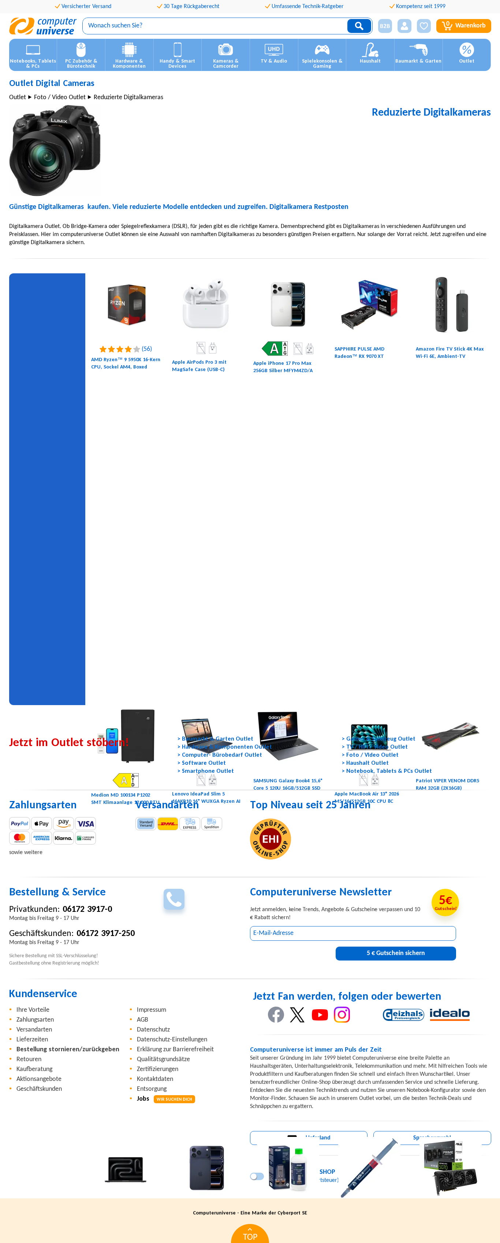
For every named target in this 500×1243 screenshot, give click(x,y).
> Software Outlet (202, 763)
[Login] (404, 26)
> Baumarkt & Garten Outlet (215, 739)
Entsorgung (152, 1089)
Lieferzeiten (32, 1039)
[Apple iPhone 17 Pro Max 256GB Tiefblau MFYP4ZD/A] (207, 1168)
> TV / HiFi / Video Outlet (375, 747)
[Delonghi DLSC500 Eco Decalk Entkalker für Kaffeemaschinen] (288, 1168)
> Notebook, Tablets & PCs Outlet (387, 771)
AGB (142, 1020)
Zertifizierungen (157, 1069)
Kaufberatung (34, 1069)
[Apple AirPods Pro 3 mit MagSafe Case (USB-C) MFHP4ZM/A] (207, 304)
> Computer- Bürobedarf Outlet (220, 755)
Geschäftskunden (39, 1089)
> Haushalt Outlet (365, 763)
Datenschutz (153, 1029)
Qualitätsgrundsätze (163, 1059)
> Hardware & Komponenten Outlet (225, 747)
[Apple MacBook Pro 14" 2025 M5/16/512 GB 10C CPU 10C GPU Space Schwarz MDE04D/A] (125, 1168)
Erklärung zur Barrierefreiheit (175, 1049)
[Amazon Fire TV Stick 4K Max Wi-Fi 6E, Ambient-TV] (450, 304)
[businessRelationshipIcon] (385, 26)
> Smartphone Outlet (206, 771)
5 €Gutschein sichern (396, 953)
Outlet (17, 97)
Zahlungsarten (35, 1020)
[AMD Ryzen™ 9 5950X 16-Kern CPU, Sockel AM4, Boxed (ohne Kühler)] (125, 304)
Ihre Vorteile (32, 1010)
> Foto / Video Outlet (370, 755)
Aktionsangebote (38, 1079)
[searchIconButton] (359, 26)
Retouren (28, 1059)
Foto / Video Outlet (60, 97)
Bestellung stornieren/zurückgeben (67, 1049)
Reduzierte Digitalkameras (128, 97)
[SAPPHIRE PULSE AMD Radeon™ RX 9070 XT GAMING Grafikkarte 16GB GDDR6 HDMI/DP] (369, 304)
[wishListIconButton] (424, 26)
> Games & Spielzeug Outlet (378, 739)
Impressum (151, 1010)
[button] (382, 26)
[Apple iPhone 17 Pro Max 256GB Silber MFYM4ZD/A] (288, 304)
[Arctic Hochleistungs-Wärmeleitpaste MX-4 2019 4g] (369, 1168)
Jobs (164, 1099)
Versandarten (34, 1029)
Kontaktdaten (155, 1079)
